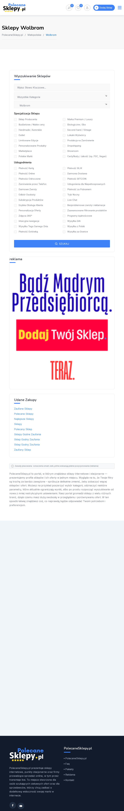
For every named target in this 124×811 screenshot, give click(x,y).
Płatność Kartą (26, 168)
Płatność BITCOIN (76, 178)
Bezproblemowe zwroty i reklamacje (86, 205)
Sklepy (18, 424)
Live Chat (72, 199)
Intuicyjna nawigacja (29, 221)
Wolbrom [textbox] (23, 105)
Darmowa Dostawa (77, 173)
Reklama (70, 774)
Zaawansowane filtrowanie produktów (87, 210)
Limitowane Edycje (28, 140)
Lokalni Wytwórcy (76, 135)
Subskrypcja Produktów (31, 199)
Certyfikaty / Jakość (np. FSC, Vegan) (87, 156)
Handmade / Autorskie (30, 129)
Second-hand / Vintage (79, 129)
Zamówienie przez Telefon (32, 184)
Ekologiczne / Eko (76, 124)
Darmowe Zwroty (28, 189)
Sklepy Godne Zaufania (27, 434)
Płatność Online (27, 173)
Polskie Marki (26, 156)
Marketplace (25, 151)
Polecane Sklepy (23, 413)
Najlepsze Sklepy (24, 418)
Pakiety (69, 769)
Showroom (72, 151)
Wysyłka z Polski (76, 226)
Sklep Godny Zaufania (27, 439)
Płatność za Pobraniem (79, 189)
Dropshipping (74, 145)
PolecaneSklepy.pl (12, 34)
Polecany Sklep (23, 429)
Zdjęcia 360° (25, 215)
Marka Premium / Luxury (80, 119)
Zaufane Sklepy (23, 408)
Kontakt (69, 780)
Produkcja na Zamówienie (80, 140)
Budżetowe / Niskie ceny (32, 124)
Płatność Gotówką (28, 231)
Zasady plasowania (23, 466)
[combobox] (62, 96)
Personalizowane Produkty (32, 145)
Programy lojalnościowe (79, 215)
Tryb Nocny (73, 194)
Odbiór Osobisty (27, 194)
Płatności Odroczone (30, 178)
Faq (67, 763)
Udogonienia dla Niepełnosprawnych (86, 184)
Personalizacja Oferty (30, 210)
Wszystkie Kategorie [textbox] (28, 97)
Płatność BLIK (74, 168)
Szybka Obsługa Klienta (31, 205)
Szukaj (63, 243)
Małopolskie (34, 34)
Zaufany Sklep (22, 449)
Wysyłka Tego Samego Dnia (33, 226)
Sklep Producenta (28, 119)
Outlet (22, 135)
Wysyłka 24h (74, 221)
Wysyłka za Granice (77, 231)
